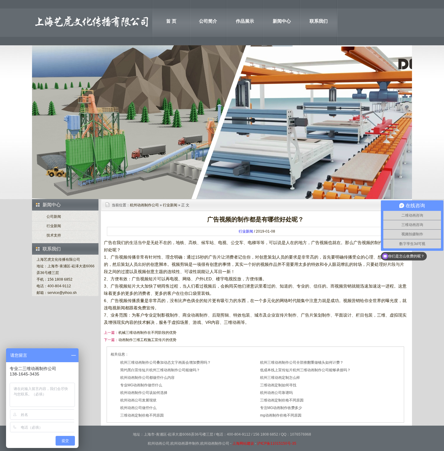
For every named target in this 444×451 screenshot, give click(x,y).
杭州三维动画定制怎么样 (280, 377)
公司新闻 (54, 216)
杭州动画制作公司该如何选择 (143, 393)
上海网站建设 (243, 443)
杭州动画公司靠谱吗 (276, 393)
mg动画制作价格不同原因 (280, 415)
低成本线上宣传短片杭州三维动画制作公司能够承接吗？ (305, 370)
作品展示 (245, 21)
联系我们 (319, 21)
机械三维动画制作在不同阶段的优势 (147, 332)
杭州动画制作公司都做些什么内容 (147, 377)
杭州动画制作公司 (144, 205)
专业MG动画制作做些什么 (141, 385)
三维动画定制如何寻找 (278, 385)
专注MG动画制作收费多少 (281, 408)
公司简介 (208, 21)
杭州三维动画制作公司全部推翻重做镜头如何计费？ (301, 362)
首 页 (171, 21)
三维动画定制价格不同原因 (282, 400)
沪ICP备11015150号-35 (276, 443)
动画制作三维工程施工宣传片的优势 (147, 340)
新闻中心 (282, 21)
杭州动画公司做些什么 (138, 408)
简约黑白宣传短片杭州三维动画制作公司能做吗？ (160, 370)
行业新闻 (54, 226)
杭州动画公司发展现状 (138, 400)
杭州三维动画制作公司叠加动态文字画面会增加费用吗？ (165, 362)
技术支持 (54, 235)
